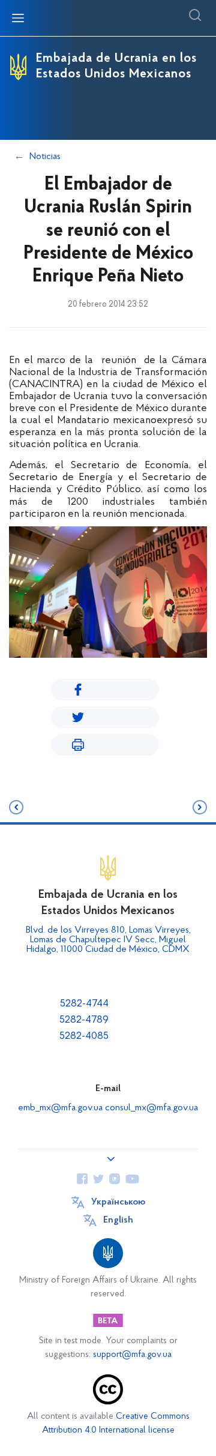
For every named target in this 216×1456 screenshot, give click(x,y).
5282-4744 (84, 1004)
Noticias (45, 156)
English (118, 1220)
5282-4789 (84, 1020)
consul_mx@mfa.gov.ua (151, 1108)
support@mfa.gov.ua (132, 1354)
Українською (118, 1202)
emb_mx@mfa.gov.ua (60, 1108)
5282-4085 (84, 1036)
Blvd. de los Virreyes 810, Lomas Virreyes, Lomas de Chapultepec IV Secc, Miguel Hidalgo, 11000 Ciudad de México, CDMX (108, 939)
